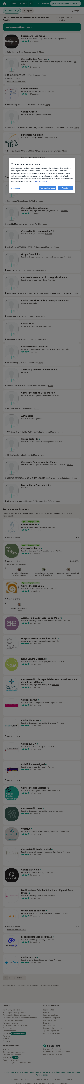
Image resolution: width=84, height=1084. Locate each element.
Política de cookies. (40, 181)
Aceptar (65, 188)
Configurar (15, 188)
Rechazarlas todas (47, 188)
